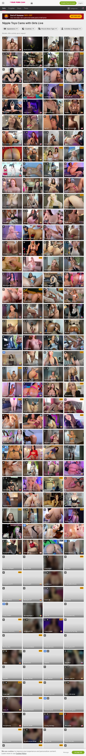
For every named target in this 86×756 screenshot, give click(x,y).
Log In (80, 3)
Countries (28, 29)
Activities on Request (71, 29)
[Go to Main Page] (17, 3)
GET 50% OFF (75, 16)
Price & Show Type (47, 29)
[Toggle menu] (3, 3)
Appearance (11, 29)
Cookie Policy (21, 753)
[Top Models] (32, 3)
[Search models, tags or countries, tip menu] (83, 8)
